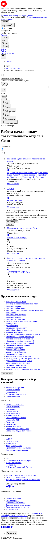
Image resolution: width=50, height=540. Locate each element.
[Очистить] (4, 84)
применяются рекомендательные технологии (21, 514)
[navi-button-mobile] (3, 56)
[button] (3, 49)
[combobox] (12, 78)
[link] (5, 43)
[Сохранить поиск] (3, 90)
